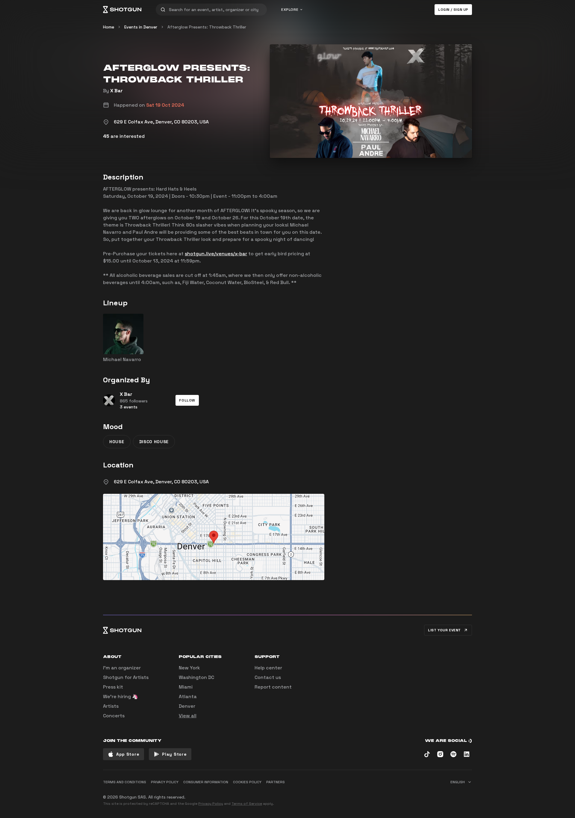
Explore (289, 9)
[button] (187, 400)
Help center (268, 668)
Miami (186, 687)
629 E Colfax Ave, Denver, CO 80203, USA (161, 482)
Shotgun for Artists (126, 677)
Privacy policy (164, 782)
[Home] (122, 9)
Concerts (114, 716)
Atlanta (188, 696)
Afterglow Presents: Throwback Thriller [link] (206, 27)
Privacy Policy (210, 803)
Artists (111, 706)
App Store (127, 754)
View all (187, 716)
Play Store (174, 754)
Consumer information (205, 782)
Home (108, 27)
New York (189, 668)
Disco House (154, 441)
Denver (187, 706)
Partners (275, 782)
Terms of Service (246, 803)
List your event (444, 630)
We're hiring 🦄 (120, 696)
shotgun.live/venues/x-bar (216, 253)
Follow (187, 400)
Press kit (113, 687)
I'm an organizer (122, 668)
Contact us (268, 677)
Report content (273, 687)
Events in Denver (140, 27)
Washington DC (196, 677)
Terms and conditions (124, 782)
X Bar (116, 90)
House (116, 441)
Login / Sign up (453, 9)
